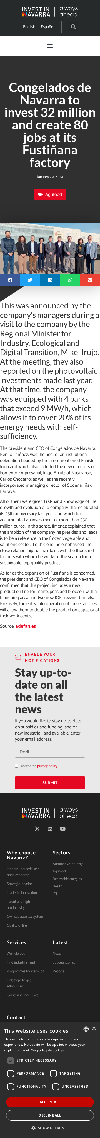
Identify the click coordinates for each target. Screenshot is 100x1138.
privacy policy (47, 766)
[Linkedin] (50, 829)
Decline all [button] (50, 1115)
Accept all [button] (50, 1102)
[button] (73, 26)
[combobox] (86, 1029)
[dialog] (50, 1080)
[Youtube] (63, 829)
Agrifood (53, 194)
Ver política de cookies (47, 1050)
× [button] (94, 1029)
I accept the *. (39, 766)
